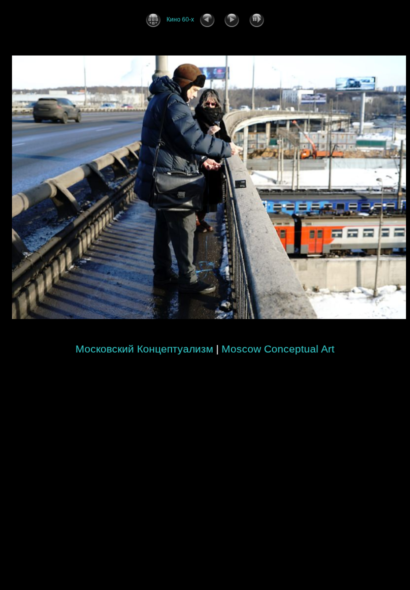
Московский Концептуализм (144, 348)
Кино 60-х (180, 19)
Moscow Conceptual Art (278, 348)
